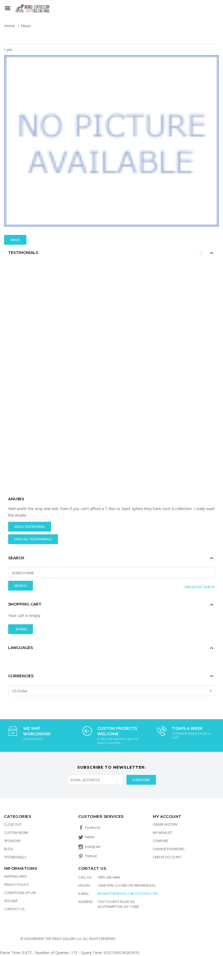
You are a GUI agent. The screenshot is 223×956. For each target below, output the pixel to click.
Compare (160, 841)
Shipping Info (15, 876)
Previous (194, 253)
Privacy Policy (16, 884)
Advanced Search (200, 586)
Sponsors (12, 841)
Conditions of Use (20, 892)
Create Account (167, 857)
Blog (8, 849)
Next (201, 253)
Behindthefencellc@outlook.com (127, 893)
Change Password (168, 849)
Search (16, 557)
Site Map (11, 901)
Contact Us (14, 909)
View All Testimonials (33, 539)
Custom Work (16, 832)
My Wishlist (162, 832)
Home (9, 25)
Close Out (13, 824)
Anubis (16, 498)
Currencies (20, 675)
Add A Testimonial (29, 527)
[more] (20, 629)
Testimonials (15, 857)
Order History (165, 824)
